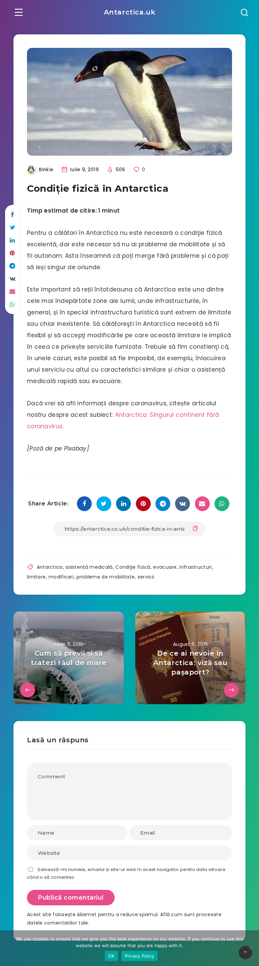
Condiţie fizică (132, 567)
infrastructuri (195, 567)
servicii (146, 576)
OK (111, 956)
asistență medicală (88, 567)
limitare (36, 576)
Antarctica (50, 567)
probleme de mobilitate (106, 576)
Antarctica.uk (129, 12)
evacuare (164, 567)
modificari (61, 576)
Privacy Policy (139, 956)
